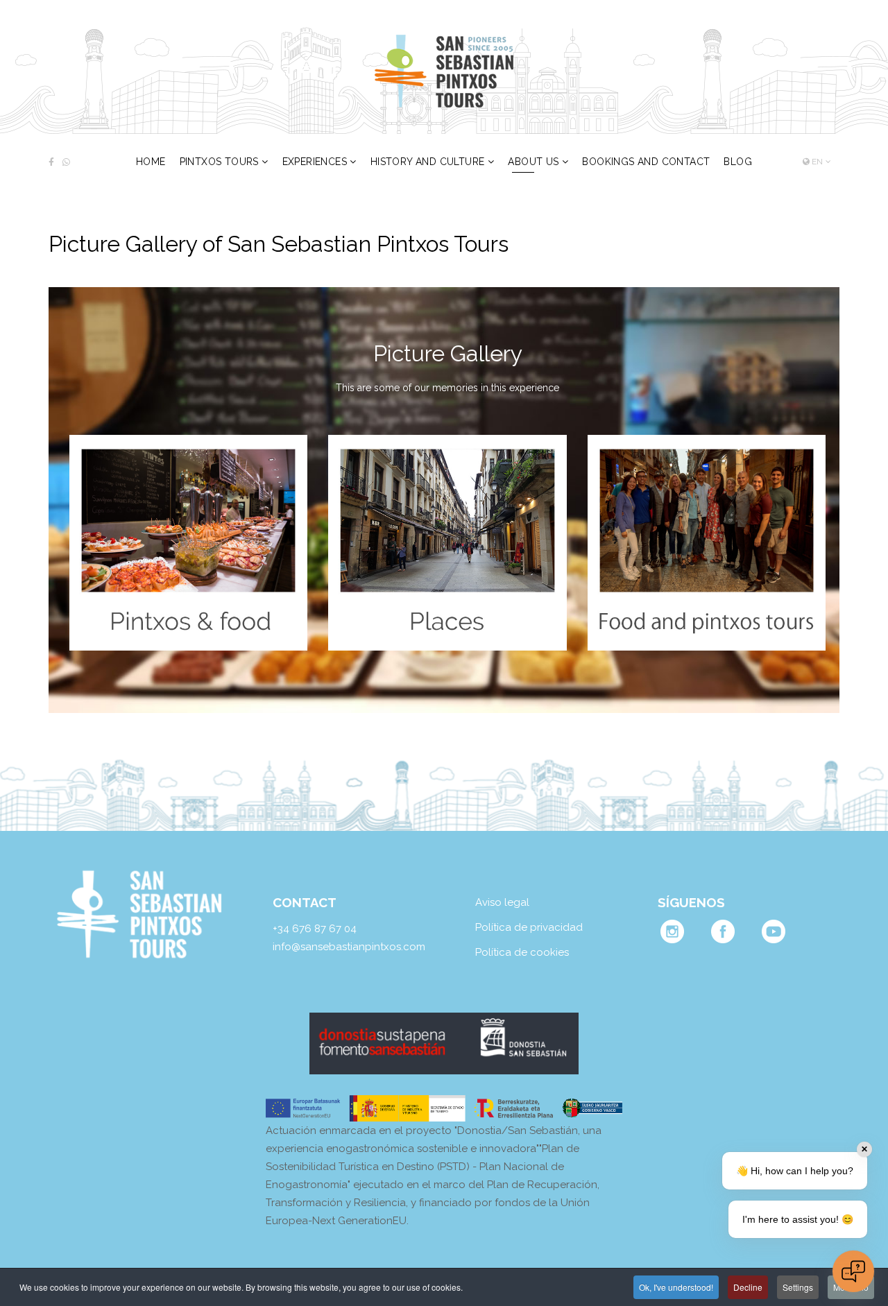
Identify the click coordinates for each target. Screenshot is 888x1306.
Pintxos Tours (219, 161)
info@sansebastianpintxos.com (349, 946)
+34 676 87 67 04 (315, 928)
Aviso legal (502, 902)
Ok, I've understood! (676, 1287)
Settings (798, 1287)
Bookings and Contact (646, 161)
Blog (738, 161)
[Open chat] (853, 1271)
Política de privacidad (529, 927)
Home (151, 161)
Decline (747, 1287)
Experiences (314, 161)
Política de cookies (522, 952)
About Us (533, 161)
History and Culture (427, 161)
